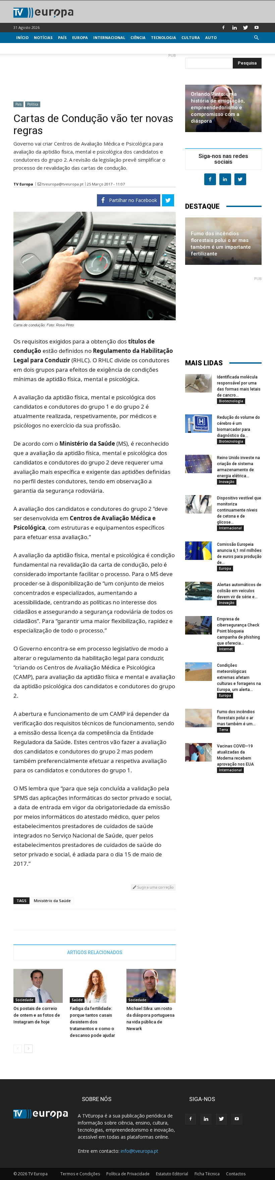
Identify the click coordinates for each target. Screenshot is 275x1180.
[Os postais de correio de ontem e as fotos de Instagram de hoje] (38, 986)
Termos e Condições (80, 1174)
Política (32, 104)
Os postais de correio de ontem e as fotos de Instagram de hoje (36, 1015)
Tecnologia (163, 37)
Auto (211, 37)
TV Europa (23, 184)
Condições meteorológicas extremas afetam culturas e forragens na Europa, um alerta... (239, 677)
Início (22, 37)
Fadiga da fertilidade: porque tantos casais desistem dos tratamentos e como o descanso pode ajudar (92, 1022)
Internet (226, 649)
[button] (256, 38)
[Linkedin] (234, 27)
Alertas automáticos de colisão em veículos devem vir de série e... (239, 590)
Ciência (138, 37)
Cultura (190, 37)
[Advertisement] (94, 74)
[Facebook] (223, 27)
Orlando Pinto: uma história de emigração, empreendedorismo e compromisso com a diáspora (218, 107)
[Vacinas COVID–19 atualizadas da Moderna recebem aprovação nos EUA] (198, 752)
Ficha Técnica (207, 1174)
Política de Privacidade (128, 1174)
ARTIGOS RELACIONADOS (94, 952)
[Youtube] (257, 27)
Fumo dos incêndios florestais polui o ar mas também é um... (236, 717)
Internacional (109, 37)
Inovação (226, 481)
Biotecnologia (231, 401)
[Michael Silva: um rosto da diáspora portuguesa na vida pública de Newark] (151, 986)
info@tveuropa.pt (139, 1151)
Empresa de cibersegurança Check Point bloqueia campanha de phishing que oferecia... (238, 631)
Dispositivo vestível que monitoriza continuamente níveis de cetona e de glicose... (239, 510)
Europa (80, 37)
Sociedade (24, 1000)
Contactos (235, 1174)
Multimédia (28, 48)
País (62, 37)
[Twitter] (245, 27)
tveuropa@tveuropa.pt (63, 184)
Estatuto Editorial (172, 1174)
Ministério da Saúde (52, 900)
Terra (223, 729)
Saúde (77, 1000)
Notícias (43, 37)
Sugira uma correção (155, 887)
